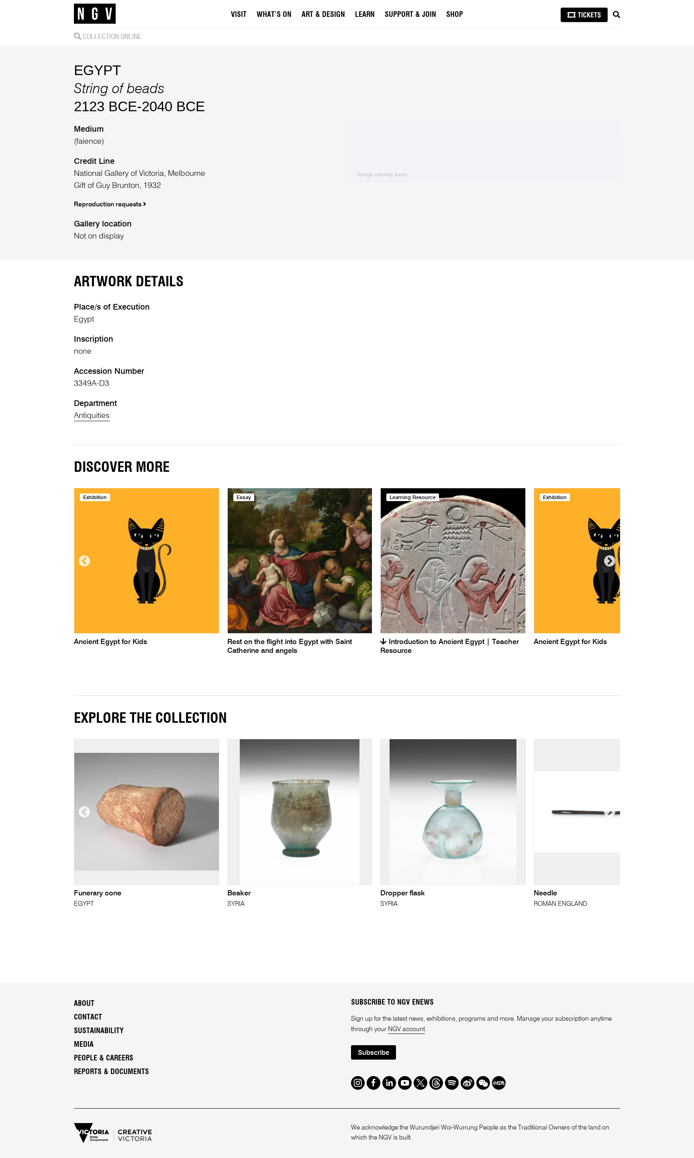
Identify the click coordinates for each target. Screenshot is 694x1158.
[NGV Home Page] (95, 14)
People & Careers (103, 1058)
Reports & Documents (111, 1072)
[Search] (616, 14)
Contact (88, 1017)
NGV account (406, 1029)
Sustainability (99, 1031)
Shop (454, 14)
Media (84, 1044)
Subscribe (373, 1053)
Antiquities (92, 416)
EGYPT (97, 70)
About (84, 1003)
